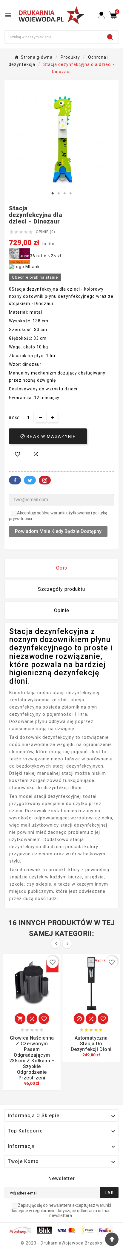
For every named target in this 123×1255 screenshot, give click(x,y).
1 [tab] (53, 194)
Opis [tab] (61, 568)
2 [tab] (58, 194)
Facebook (15, 480)
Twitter (30, 480)
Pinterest (45, 480)
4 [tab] (70, 194)
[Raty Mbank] (24, 266)
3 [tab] (64, 194)
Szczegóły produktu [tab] (61, 589)
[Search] (110, 37)
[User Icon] (101, 15)
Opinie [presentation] (61, 610)
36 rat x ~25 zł (45, 255)
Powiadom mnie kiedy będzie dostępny (58, 531)
